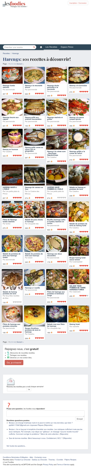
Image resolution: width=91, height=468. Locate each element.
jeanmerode (10, 93)
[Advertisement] (45, 26)
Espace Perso (67, 47)
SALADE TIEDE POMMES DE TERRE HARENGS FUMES (77, 296)
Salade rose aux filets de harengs (56, 333)
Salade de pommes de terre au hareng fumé (78, 233)
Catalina (9, 159)
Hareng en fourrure (10, 157)
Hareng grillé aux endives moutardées (33, 126)
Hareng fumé (74, 332)
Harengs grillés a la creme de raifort (77, 160)
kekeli (30, 266)
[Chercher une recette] (34, 47)
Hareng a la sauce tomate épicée (76, 122)
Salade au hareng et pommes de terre (77, 196)
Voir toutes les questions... (16, 454)
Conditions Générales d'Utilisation (15, 465)
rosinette (76, 334)
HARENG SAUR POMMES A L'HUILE (55, 196)
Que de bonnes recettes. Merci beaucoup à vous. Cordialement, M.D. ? (35, 446)
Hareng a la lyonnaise (78, 89)
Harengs (15, 53)
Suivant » (20, 64)
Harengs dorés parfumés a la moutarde (53, 91)
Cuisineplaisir (77, 270)
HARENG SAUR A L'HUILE (10, 196)
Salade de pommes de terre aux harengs (34, 262)
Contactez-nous (40, 465)
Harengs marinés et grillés (55, 126)
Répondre (48, 433)
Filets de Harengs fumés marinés (10, 228)
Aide (31, 465)
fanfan (8, 232)
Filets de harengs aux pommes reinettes (11, 333)
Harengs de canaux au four (34, 196)
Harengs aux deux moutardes (54, 262)
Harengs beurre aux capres (11, 126)
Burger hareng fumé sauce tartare (77, 267)
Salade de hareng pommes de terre (10, 301)
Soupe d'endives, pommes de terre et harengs (33, 338)
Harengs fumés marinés (9, 90)
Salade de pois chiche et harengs (34, 228)
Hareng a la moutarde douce (33, 90)
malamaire (76, 300)
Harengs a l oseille (32, 295)
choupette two (33, 232)
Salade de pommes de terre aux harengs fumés (11, 263)
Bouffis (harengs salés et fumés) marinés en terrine (56, 229)
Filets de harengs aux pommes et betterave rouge (56, 302)
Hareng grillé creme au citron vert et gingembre (34, 157)
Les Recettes (51, 47)
